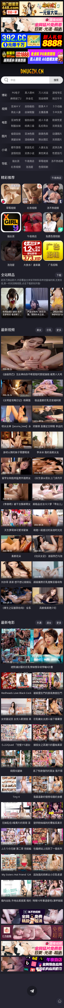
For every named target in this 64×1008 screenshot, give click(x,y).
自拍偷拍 (29, 106)
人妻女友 (43, 147)
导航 (4, 163)
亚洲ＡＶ (16, 106)
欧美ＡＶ (43, 106)
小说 (4, 150)
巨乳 (49, 330)
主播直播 (43, 112)
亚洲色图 (29, 133)
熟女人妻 (16, 112)
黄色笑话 (43, 153)
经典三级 (29, 125)
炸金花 (29, 98)
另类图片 (57, 139)
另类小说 (29, 153)
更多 (58, 330)
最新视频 (8, 329)
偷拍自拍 (29, 120)
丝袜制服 (29, 112)
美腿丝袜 (16, 139)
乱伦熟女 (43, 125)
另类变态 (57, 125)
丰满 (39, 622)
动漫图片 (57, 133)
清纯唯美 (29, 139)
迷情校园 (16, 153)
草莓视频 (43, 161)
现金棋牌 (43, 98)
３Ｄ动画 (57, 106)
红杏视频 (16, 166)
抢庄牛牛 (57, 98)
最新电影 (8, 622)
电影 (4, 122)
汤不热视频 (57, 161)
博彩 (4, 95)
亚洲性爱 (16, 120)
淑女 (49, 622)
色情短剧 (43, 166)
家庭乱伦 (29, 147)
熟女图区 (43, 139)
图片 (4, 136)
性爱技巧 (57, 153)
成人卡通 (43, 120)
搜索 (56, 80)
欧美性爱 (57, 120)
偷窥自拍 (16, 133)
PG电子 (16, 92)
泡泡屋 (29, 166)
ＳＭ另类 (57, 112)
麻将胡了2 (15, 98)
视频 (4, 109)
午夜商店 (29, 161)
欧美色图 (43, 133)
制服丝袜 (16, 125)
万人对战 (43, 92)
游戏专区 (57, 92)
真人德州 (29, 92)
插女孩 (15, 161)
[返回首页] (59, 1001)
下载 (58, 275)
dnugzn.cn (32, 71)
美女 (39, 330)
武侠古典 (57, 147)
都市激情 (16, 147)
